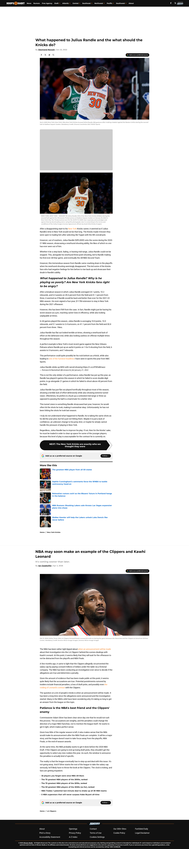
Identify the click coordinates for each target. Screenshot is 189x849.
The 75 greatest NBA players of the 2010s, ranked (64, 783)
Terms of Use (96, 833)
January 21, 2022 (81, 370)
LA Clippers (51, 811)
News (29, 3)
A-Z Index (73, 837)
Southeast (86, 3)
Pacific (109, 3)
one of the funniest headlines (61, 359)
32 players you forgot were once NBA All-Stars (62, 776)
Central (75, 3)
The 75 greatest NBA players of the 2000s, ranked (64, 779)
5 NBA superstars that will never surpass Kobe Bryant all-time (70, 795)
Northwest (98, 3)
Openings (73, 829)
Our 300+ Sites (119, 829)
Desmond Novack (46, 50)
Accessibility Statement (49, 837)
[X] (175, 3)
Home (42, 532)
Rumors (36, 3)
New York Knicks (53, 532)
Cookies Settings (97, 837)
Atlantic (65, 3)
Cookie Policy (119, 833)
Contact (93, 829)
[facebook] (170, 3)
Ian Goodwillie (44, 566)
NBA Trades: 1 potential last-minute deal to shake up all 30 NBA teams (74, 791)
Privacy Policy (75, 833)
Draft (56, 3)
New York (72, 229)
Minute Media (28, 843)
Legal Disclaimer (142, 833)
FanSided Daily (141, 829)
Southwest (120, 3)
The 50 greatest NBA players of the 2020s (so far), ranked (67, 787)
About (131, 3)
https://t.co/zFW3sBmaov (94, 367)
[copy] (53, 54)
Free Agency (47, 3)
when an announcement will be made (94, 649)
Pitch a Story (44, 833)
